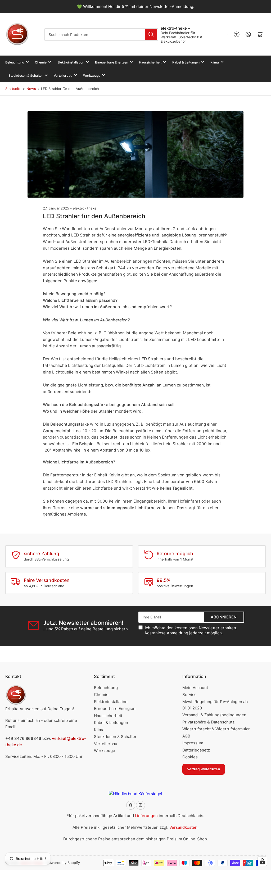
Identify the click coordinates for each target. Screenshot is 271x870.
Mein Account (195, 687)
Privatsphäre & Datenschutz (208, 722)
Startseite (13, 88)
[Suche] (151, 34)
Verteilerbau (63, 76)
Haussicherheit (150, 62)
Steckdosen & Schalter (25, 76)
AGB (186, 736)
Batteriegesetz (196, 750)
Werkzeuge (91, 76)
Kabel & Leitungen (186, 62)
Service (189, 694)
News (31, 88)
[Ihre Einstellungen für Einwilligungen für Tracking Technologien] (262, 861)
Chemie (41, 62)
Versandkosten (183, 827)
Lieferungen (146, 815)
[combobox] (101, 34)
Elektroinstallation (70, 62)
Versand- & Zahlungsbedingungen (214, 714)
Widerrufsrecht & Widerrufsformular (216, 728)
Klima (214, 62)
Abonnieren (224, 617)
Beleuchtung (14, 62)
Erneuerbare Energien (111, 62)
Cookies (190, 756)
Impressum (192, 742)
